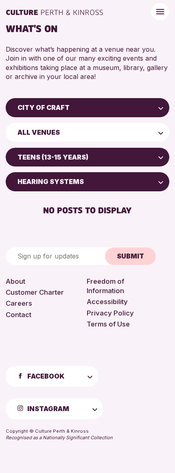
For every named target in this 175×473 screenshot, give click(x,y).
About (15, 281)
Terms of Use (108, 324)
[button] (160, 107)
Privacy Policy (110, 313)
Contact (18, 315)
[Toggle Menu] (160, 11)
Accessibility (107, 302)
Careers (19, 303)
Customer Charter (35, 292)
